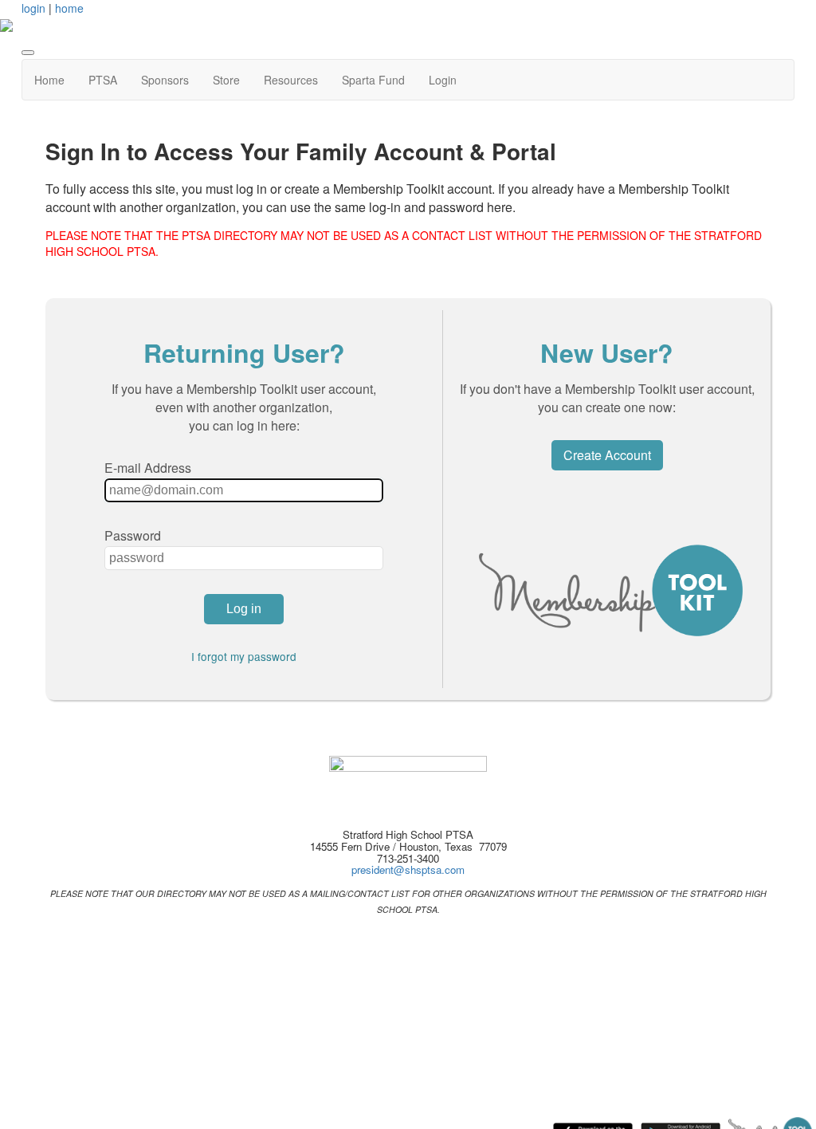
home (69, 8)
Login (443, 80)
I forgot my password (243, 656)
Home (49, 80)
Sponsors (165, 80)
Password (132, 535)
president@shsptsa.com (408, 869)
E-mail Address (147, 467)
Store (226, 80)
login (33, 8)
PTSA (102, 80)
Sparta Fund (373, 80)
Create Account (607, 455)
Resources (291, 80)
